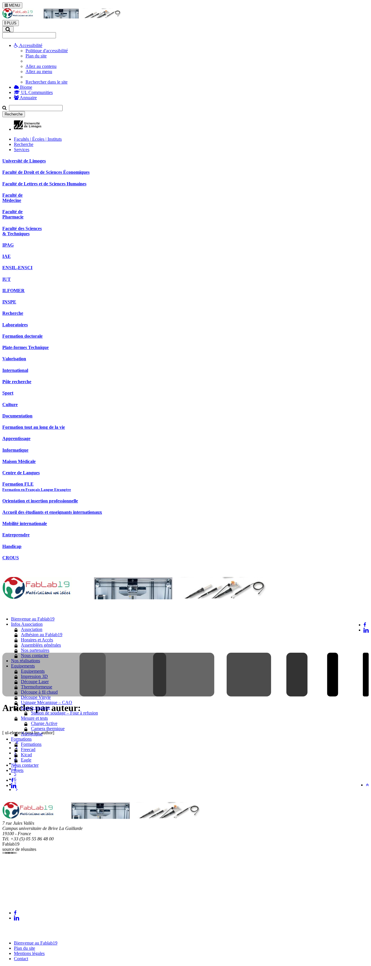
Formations (31, 744)
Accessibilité (30, 45)
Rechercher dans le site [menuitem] (47, 81)
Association (31, 629)
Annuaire (28, 97)
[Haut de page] (367, 784)
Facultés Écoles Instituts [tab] (38, 139)
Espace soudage (35, 707)
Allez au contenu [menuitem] (41, 66)
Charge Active (44, 723)
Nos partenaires (35, 650)
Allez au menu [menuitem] (39, 71)
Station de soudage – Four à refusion (64, 712)
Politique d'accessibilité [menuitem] (47, 50)
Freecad (28, 749)
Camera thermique (48, 728)
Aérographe (32, 733)
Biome (25, 87)
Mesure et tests (34, 718)
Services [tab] (21, 149)
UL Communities (36, 92)
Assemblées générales (41, 645)
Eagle (26, 759)
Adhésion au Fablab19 (41, 634)
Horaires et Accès (37, 639)
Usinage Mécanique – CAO (46, 702)
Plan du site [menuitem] (36, 55)
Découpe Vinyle (36, 697)
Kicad (26, 754)
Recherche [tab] (23, 144)
